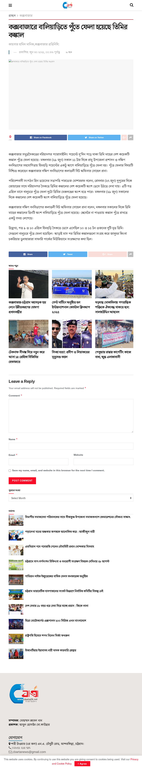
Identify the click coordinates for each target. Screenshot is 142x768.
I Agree (82, 763)
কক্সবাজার (26, 15)
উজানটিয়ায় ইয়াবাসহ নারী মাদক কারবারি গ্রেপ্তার (50, 650)
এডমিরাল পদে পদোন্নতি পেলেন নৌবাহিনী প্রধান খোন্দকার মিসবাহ (59, 547)
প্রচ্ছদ (12, 15)
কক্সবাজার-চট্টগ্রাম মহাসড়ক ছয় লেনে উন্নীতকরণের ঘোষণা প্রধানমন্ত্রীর (27, 307)
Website (78, 455)
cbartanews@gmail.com (29, 752)
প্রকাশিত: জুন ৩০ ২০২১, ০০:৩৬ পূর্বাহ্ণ (39, 52)
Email (13, 455)
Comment (15, 395)
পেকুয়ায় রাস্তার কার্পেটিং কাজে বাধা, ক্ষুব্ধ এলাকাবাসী (113, 354)
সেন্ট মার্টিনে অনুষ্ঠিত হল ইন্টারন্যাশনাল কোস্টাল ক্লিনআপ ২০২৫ (71, 307)
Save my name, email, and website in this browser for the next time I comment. (58, 470)
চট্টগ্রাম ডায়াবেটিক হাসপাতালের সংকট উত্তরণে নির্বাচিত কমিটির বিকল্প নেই (64, 591)
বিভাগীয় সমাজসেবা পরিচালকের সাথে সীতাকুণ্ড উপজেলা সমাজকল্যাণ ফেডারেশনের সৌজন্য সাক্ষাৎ (77, 517)
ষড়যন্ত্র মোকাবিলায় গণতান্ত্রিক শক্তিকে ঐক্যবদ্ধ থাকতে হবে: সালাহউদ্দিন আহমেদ (113, 307)
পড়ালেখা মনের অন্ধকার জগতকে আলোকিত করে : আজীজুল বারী (60, 532)
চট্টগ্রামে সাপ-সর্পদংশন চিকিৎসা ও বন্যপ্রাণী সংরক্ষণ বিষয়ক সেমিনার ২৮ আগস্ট (67, 562)
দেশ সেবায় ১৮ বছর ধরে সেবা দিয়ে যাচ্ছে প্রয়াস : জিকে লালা (56, 606)
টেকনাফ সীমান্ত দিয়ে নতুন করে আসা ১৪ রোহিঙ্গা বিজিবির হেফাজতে (27, 357)
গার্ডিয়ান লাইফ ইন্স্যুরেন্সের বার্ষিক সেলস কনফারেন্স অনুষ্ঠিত (56, 576)
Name (13, 439)
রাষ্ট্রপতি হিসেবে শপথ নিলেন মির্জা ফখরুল (47, 636)
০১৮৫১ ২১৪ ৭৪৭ (21, 748)
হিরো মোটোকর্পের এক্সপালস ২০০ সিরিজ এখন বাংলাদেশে (55, 621)
